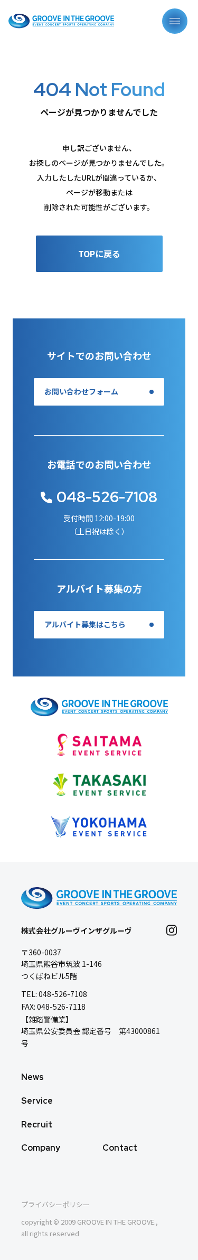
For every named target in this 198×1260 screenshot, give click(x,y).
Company (40, 1147)
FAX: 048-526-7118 (53, 1006)
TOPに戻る (99, 253)
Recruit (36, 1124)
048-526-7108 (106, 497)
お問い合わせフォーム (81, 392)
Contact (119, 1147)
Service (37, 1100)
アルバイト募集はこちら (85, 624)
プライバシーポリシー (55, 1204)
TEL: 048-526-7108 (54, 994)
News (32, 1077)
